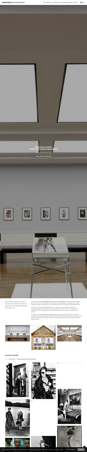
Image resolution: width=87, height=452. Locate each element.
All (6, 359)
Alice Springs (64, 2)
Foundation (70, 2)
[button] (81, 2)
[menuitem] (44, 2)
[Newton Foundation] (13, 2)
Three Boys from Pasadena (26, 359)
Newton (12, 359)
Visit (44, 2)
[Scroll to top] (84, 446)
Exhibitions (48, 2)
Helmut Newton (56, 2)
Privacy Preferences (70, 449)
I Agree (81, 449)
